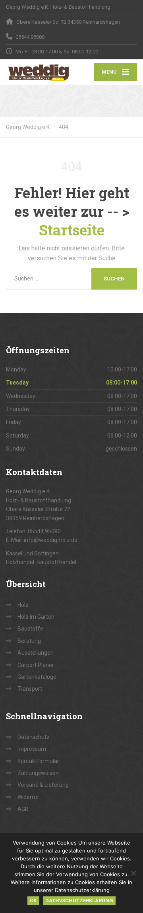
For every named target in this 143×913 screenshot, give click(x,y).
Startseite (71, 229)
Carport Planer (35, 665)
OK (33, 901)
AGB (23, 809)
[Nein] (133, 873)
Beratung (29, 641)
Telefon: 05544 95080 (33, 531)
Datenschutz (33, 737)
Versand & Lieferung (43, 785)
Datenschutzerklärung (79, 901)
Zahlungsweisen (38, 773)
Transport (29, 689)
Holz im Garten (35, 617)
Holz (23, 605)
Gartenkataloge (36, 677)
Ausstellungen (35, 653)
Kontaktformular (38, 761)
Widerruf (28, 797)
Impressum (31, 749)
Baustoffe (30, 628)
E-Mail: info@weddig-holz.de (41, 540)
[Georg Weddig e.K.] (39, 72)
